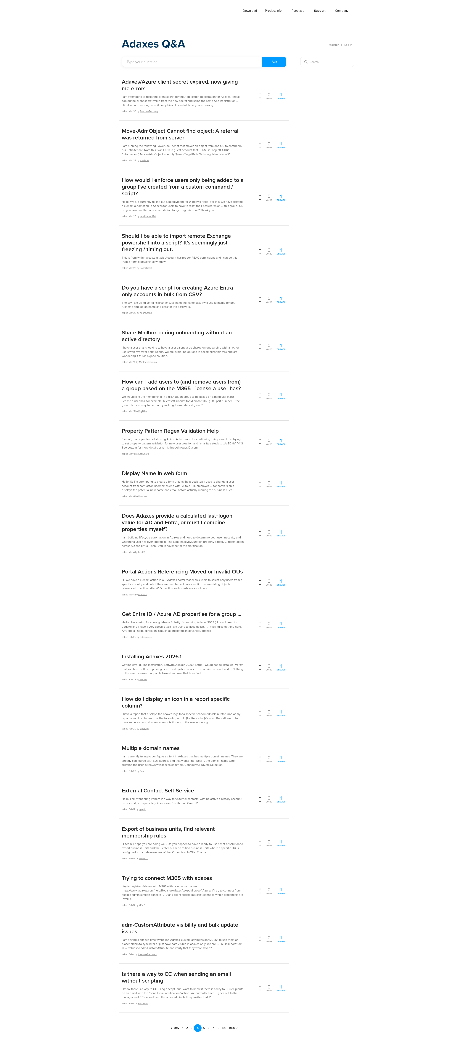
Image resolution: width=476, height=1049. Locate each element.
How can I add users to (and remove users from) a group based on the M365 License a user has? (181, 385)
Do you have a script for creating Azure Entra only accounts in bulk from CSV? (177, 291)
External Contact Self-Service (158, 790)
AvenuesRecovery (149, 111)
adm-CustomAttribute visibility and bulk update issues (180, 928)
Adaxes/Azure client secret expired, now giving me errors (180, 85)
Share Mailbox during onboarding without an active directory (177, 336)
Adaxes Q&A (153, 43)
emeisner (144, 160)
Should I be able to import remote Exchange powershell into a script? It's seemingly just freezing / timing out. (176, 243)
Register (333, 45)
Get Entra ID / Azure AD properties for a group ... (181, 614)
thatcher (142, 496)
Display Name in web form (154, 473)
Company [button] (341, 10)
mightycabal (146, 313)
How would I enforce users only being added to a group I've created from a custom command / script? (183, 187)
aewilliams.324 (148, 216)
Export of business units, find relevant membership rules (168, 832)
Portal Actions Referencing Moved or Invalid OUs (182, 571)
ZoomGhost (146, 268)
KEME (142, 905)
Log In (348, 45)
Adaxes (135, 11)
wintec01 (142, 594)
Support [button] (319, 10)
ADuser (143, 679)
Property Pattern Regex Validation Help (170, 430)
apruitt (142, 809)
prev (176, 1028)
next (232, 1028)
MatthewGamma (148, 362)
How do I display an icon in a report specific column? (176, 702)
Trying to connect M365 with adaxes (167, 878)
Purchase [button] (298, 10)
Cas (142, 771)
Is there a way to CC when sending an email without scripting (176, 977)
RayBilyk (142, 411)
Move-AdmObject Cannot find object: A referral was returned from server (180, 134)
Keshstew (143, 1003)
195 (224, 1028)
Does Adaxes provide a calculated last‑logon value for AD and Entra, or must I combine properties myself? (177, 522)
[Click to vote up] (260, 94)
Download (250, 10)
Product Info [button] (273, 10)
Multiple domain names (151, 748)
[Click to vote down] (260, 97)
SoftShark (143, 453)
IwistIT (141, 552)
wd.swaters (146, 637)
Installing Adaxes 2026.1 (151, 656)
